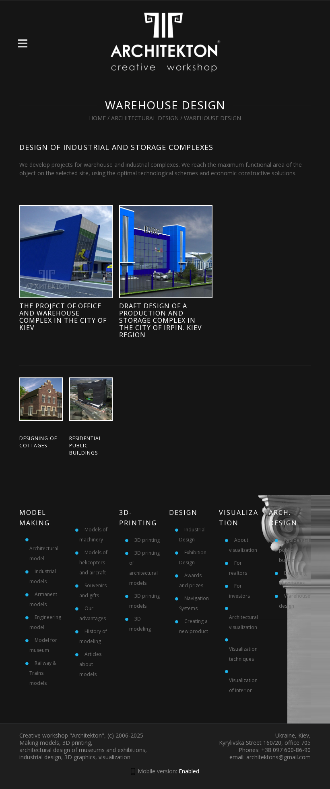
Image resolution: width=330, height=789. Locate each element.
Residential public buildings (85, 445)
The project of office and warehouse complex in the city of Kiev (63, 316)
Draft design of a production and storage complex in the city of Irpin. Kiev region (160, 320)
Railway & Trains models (42, 673)
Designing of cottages (38, 442)
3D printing (147, 540)
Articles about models (90, 664)
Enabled (189, 771)
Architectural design (145, 118)
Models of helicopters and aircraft (93, 562)
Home (97, 118)
